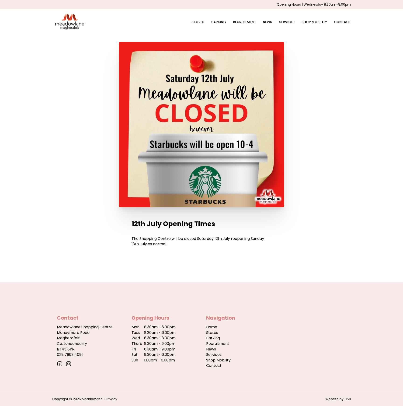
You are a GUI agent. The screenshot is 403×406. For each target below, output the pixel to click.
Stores (197, 22)
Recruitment (244, 22)
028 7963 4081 (70, 354)
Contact (342, 22)
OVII (347, 399)
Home (211, 327)
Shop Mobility (314, 22)
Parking (218, 22)
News (267, 22)
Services (287, 22)
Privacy (111, 399)
